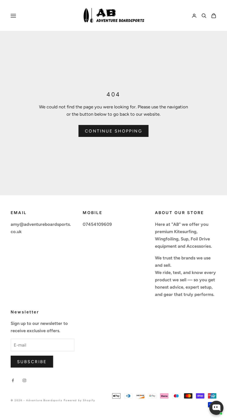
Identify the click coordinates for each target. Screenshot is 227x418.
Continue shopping (113, 131)
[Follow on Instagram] (24, 380)
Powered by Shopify (79, 400)
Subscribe (32, 361)
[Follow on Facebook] (13, 380)
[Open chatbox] (216, 408)
